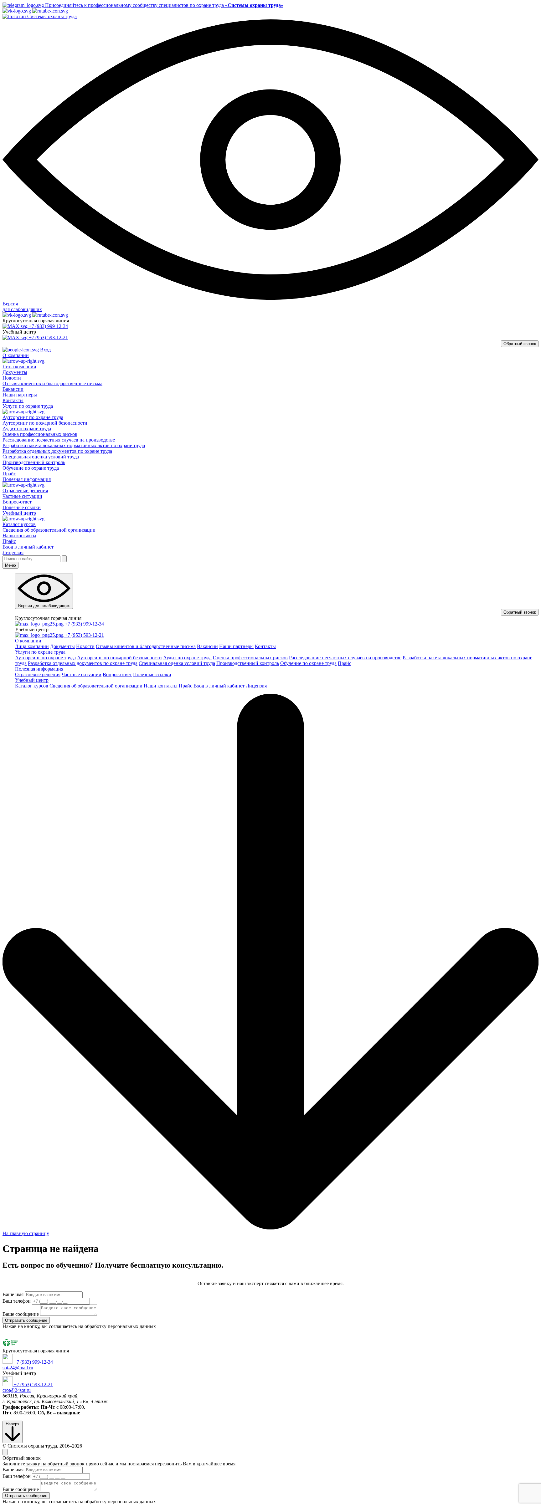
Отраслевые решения (25, 490)
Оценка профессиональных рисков (40, 434)
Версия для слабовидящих (44, 605)
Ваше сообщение (21, 1314)
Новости (12, 378)
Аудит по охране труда (27, 428)
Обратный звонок (519, 343)
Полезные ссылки (22, 507)
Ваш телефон (17, 1301)
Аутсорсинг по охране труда (33, 417)
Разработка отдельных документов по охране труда (57, 451)
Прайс (9, 473)
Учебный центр (32, 680)
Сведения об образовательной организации (49, 530)
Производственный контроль (34, 462)
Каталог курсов (19, 524)
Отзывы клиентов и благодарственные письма (52, 383)
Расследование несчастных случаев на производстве (59, 439)
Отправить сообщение (26, 1320)
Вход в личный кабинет (28, 546)
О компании (28, 640)
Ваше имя (13, 1294)
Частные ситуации (22, 496)
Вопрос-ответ (17, 501)
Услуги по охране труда (40, 652)
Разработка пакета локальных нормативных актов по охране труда (74, 445)
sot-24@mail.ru (18, 1367)
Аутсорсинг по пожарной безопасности (45, 423)
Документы (15, 372)
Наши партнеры (20, 394)
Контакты (13, 400)
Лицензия (13, 552)
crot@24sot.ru (17, 1390)
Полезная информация (39, 669)
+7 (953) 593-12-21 (48, 337)
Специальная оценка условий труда (41, 456)
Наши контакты (19, 535)
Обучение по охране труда (31, 468)
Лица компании (19, 366)
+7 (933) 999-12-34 (48, 326)
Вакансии (13, 389)
